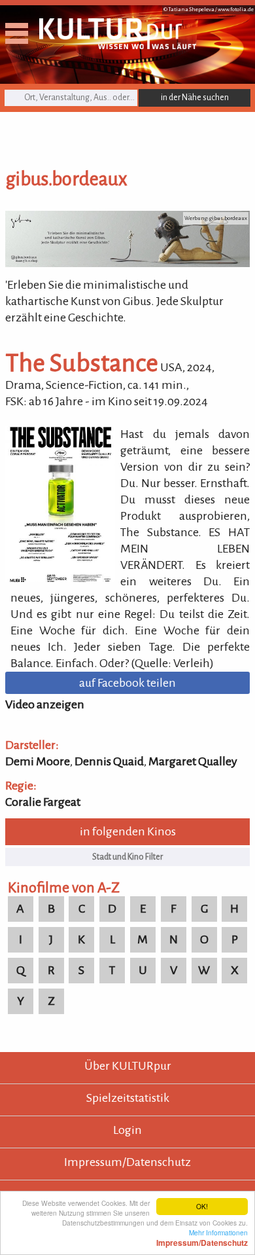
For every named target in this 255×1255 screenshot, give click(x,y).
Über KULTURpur (127, 1065)
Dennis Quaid (109, 761)
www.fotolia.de (236, 9)
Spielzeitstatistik (127, 1097)
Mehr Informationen (202, 1237)
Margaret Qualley (192, 761)
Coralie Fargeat (42, 802)
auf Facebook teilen (127, 682)
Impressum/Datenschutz (127, 1162)
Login (127, 1130)
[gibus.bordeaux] (127, 263)
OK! (202, 1206)
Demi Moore (37, 761)
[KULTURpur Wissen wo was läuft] (117, 45)
